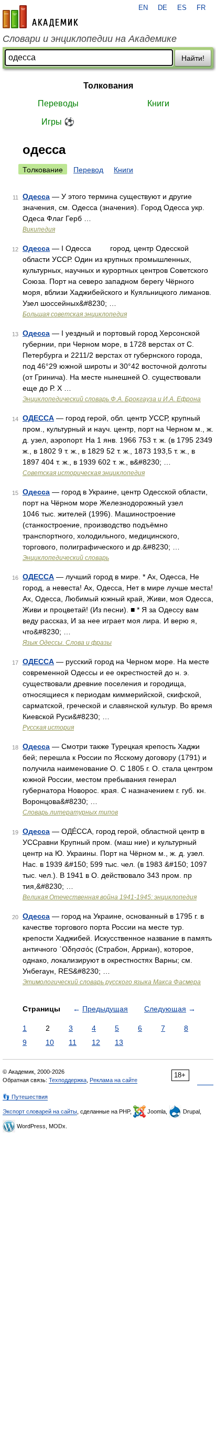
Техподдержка (68, 1080)
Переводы (58, 103)
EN (143, 8)
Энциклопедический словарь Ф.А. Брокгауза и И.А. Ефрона (112, 399)
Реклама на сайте (113, 1080)
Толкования (108, 85)
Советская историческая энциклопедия (84, 473)
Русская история (48, 727)
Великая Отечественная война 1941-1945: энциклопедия (110, 897)
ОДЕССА (38, 418)
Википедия (39, 229)
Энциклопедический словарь (66, 557)
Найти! (192, 58)
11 (73, 1042)
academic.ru (40, 16)
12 (96, 1042)
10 (50, 1042)
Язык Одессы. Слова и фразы (67, 642)
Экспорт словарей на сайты (40, 1111)
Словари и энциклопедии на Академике (90, 39)
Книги (158, 103)
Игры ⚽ (57, 121)
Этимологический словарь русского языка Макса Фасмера (112, 982)
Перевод (88, 170)
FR (201, 8)
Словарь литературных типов (70, 812)
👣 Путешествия (25, 1097)
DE (162, 8)
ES (182, 8)
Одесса (36, 196)
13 (119, 1042)
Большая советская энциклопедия (75, 314)
